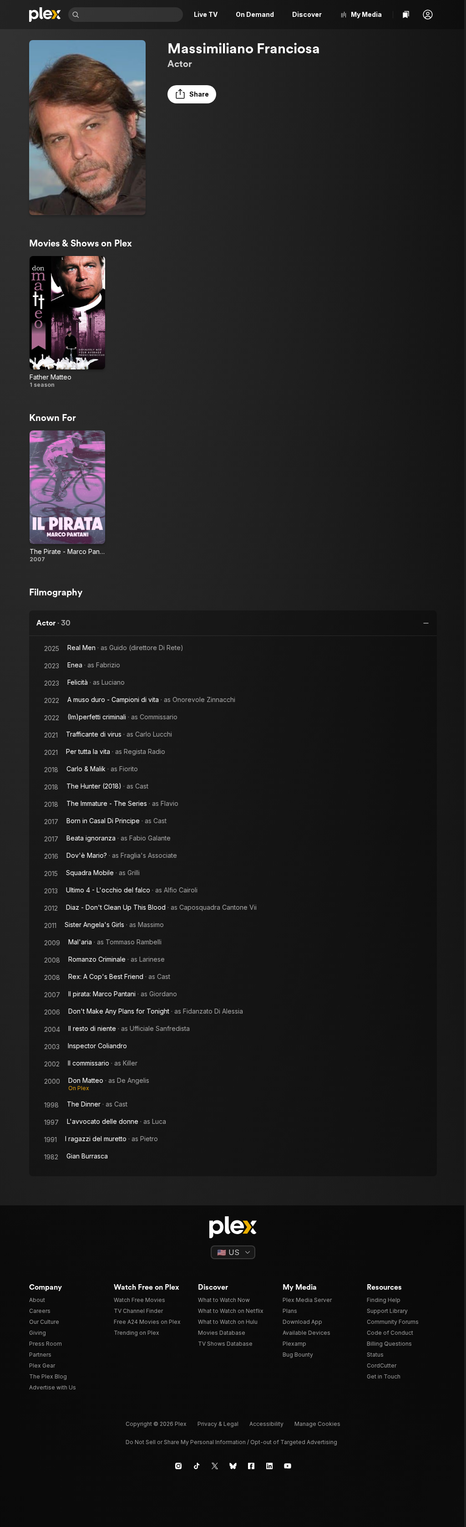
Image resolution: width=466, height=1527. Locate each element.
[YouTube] (288, 1466)
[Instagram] (178, 1466)
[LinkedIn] (269, 1466)
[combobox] (132, 14)
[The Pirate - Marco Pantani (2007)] (67, 497)
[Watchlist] (406, 14)
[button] (428, 14)
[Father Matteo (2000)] (67, 322)
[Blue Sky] (233, 1466)
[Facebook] (251, 1466)
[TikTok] (196, 1466)
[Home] (45, 14)
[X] (215, 1466)
